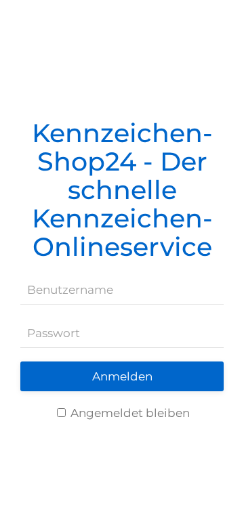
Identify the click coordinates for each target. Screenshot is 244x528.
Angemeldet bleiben (129, 413)
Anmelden (122, 376)
